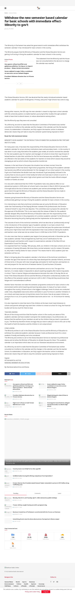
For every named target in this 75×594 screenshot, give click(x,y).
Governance (41, 586)
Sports (24, 582)
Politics (19, 584)
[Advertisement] (37, 2)
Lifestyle (24, 586)
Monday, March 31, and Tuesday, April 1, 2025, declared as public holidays (35, 498)
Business (32, 582)
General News (12, 13)
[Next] (20, 83)
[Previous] (17, 83)
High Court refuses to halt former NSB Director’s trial (23, 403)
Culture (16, 586)
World (18, 582)
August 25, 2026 (18, 391)
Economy (41, 584)
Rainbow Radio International (16, 571)
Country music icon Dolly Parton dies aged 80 (26, 469)
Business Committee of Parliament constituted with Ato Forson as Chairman (36, 512)
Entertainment (9, 584)
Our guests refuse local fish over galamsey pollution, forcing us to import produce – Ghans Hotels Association (19, 66)
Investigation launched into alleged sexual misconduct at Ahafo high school (58, 404)
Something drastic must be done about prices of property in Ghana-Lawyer (36, 519)
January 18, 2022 (9, 29)
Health (26, 584)
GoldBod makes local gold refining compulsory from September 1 (33, 476)
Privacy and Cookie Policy (32, 592)
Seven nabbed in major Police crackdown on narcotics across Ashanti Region (56, 385)
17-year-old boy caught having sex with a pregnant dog (30, 505)
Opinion (33, 584)
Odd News (8, 586)
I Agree (45, 592)
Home (6, 13)
